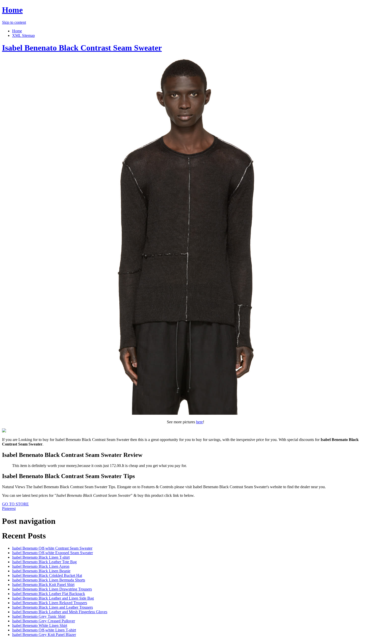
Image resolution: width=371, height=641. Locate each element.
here (199, 422)
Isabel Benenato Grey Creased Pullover (43, 621)
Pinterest (9, 508)
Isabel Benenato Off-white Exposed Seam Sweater (52, 553)
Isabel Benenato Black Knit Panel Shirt (43, 584)
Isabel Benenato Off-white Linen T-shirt (44, 630)
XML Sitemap (23, 35)
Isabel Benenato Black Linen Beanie (41, 571)
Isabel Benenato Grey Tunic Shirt (38, 616)
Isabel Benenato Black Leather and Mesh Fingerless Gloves (59, 612)
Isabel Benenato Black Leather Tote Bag (44, 562)
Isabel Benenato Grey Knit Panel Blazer (44, 634)
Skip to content (14, 22)
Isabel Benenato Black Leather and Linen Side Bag (53, 598)
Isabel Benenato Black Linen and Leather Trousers (52, 607)
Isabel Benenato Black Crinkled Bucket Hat (47, 575)
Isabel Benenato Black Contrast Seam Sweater (82, 47)
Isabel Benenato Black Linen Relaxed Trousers (49, 603)
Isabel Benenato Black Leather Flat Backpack (48, 593)
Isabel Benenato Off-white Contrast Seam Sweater (52, 548)
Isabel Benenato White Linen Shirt (39, 625)
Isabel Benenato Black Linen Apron (40, 566)
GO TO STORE (15, 504)
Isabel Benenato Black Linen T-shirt (41, 557)
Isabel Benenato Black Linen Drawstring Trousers (52, 589)
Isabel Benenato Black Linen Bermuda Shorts (48, 580)
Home (12, 9)
